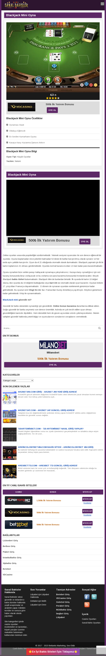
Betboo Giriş (9, 546)
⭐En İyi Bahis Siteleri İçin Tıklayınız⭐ (53, 651)
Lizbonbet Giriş (10, 540)
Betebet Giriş (63, 594)
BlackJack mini (10, 300)
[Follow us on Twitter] (94, 599)
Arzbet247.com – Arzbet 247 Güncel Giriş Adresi (46, 410)
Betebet (7, 569)
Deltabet (34, 601)
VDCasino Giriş (63, 598)
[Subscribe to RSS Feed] (87, 607)
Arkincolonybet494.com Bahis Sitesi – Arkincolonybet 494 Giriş (55, 447)
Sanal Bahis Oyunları (91, 623)
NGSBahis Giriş (63, 610)
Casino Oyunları (89, 619)
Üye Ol (52, 110)
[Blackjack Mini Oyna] (21, 110)
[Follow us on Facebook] (87, 599)
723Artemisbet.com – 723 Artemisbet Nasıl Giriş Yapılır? (51, 428)
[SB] (16, 8)
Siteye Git (87, 499)
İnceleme (87, 503)
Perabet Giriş (62, 606)
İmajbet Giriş (62, 613)
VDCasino (7, 575)
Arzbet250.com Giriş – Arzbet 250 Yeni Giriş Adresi (47, 392)
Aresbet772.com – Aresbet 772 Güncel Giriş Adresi (47, 465)
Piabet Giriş (8, 552)
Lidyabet (34, 594)
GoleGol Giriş (63, 602)
